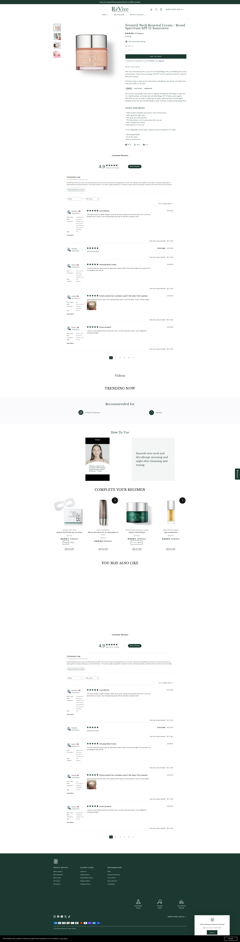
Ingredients (148, 88)
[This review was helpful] (167, 320)
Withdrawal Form (85, 884)
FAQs (109, 871)
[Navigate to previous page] (106, 357)
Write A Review (135, 166)
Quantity (129, 46)
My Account (56, 881)
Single (66, 542)
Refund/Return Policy (86, 878)
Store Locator (57, 878)
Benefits (129, 88)
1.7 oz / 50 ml (136, 542)
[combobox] (75, 199)
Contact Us (83, 871)
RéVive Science (57, 871)
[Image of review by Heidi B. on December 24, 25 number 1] (91, 305)
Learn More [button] (64, 938)
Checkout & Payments (114, 875)
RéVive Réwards (58, 875)
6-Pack (72, 542)
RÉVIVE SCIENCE (137, 15)
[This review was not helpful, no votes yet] (171, 241)
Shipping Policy (85, 875)
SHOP (104, 15)
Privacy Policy (112, 878)
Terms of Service (112, 881)
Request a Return (85, 881)
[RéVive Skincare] (120, 9)
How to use (138, 88)
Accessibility (111, 884)
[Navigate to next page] (133, 357)
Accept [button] (230, 938)
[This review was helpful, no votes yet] (167, 241)
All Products (56, 884)
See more (70, 235)
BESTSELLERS (119, 15)
